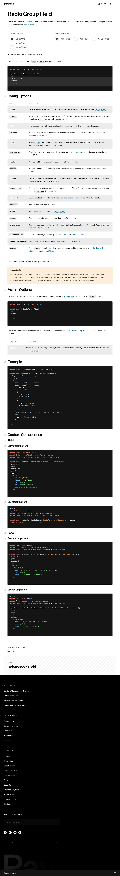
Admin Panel (29, 25)
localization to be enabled (74, 198)
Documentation (10, 721)
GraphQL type (78, 235)
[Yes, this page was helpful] (9, 651)
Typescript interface (61, 235)
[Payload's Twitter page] (5, 832)
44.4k (103, 4)
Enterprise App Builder (13, 696)
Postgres (90, 225)
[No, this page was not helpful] (13, 651)
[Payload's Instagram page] (19, 832)
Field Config (56, 61)
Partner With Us (10, 771)
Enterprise (8, 761)
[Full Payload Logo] (9, 3)
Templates (8, 736)
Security (7, 785)
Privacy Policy (10, 799)
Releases (7, 740)
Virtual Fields (48, 251)
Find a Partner (10, 775)
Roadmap (8, 731)
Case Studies (9, 766)
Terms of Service (11, 795)
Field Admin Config (74, 331)
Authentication (81, 152)
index (38, 143)
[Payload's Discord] (10, 832)
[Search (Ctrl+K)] (110, 4)
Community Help (11, 726)
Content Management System (16, 691)
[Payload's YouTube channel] (15, 832)
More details (100, 109)
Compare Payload (11, 790)
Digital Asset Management (15, 705)
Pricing (7, 756)
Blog (6, 780)
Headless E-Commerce (13, 701)
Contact (7, 804)
